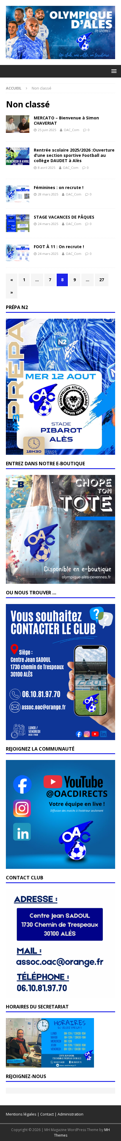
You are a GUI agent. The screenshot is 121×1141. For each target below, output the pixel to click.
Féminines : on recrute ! (58, 187)
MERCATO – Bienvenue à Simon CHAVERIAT (66, 120)
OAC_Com (71, 130)
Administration (70, 1114)
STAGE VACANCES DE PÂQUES (64, 217)
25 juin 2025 (47, 130)
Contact (47, 1114)
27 (101, 279)
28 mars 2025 (48, 194)
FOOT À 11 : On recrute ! (59, 246)
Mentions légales (21, 1114)
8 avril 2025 (46, 167)
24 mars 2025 (48, 224)
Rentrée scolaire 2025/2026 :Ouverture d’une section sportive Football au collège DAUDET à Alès (74, 155)
